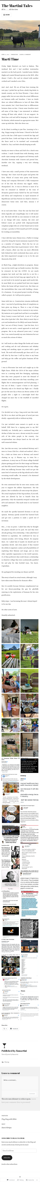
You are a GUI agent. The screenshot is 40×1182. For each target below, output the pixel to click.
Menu (8, 15)
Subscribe (7, 1158)
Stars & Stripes (7, 1126)
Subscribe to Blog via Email (13, 1138)
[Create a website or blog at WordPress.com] (20, 1177)
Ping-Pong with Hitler (9, 1117)
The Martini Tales (17, 5)
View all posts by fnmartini (10, 1054)
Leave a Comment (25, 54)
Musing (6, 1062)
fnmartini (14, 54)
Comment (32, 1093)
